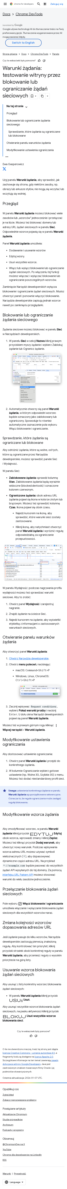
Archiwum (8, 1124)
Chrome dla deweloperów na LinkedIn (22, 1154)
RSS (5, 1160)
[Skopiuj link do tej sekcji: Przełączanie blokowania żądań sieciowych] (25, 894)
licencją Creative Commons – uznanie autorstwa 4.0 (29, 1053)
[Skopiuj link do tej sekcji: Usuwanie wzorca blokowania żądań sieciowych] (37, 975)
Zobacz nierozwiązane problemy (19, 1099)
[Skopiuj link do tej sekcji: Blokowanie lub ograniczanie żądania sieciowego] (41, 320)
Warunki (7, 1173)
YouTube (7, 1149)
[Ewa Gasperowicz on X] (4, 170)
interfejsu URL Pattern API (18, 875)
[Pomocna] (39, 60)
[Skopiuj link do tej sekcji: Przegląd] (21, 204)
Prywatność (20, 1173)
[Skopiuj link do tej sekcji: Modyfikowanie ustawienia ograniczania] (28, 745)
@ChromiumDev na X (14, 1144)
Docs (6, 14)
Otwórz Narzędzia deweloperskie (28, 658)
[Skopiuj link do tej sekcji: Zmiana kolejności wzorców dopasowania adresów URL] (54, 928)
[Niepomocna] (44, 60)
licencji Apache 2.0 (44, 1056)
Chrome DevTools (29, 14)
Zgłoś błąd (8, 1094)
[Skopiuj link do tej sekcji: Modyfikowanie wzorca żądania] (6, 819)
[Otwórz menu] (5, 4)
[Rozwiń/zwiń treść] (26, 107)
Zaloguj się (56, 3)
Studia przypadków (13, 1119)
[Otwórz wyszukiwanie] (39, 4)
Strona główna (10, 54)
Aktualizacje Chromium (15, 1114)
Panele (55, 54)
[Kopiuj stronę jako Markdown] (42, 96)
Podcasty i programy (13, 1130)
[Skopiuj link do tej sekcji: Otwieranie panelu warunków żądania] (19, 642)
